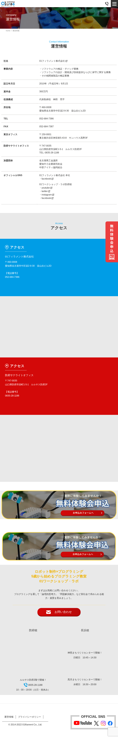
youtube (46, 188)
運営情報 (9, 717)
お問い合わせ (61, 611)
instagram (47, 194)
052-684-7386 (46, 118)
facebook (47, 179)
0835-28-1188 (52, 152)
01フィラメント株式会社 (52, 61)
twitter (45, 191)
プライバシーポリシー (29, 717)
